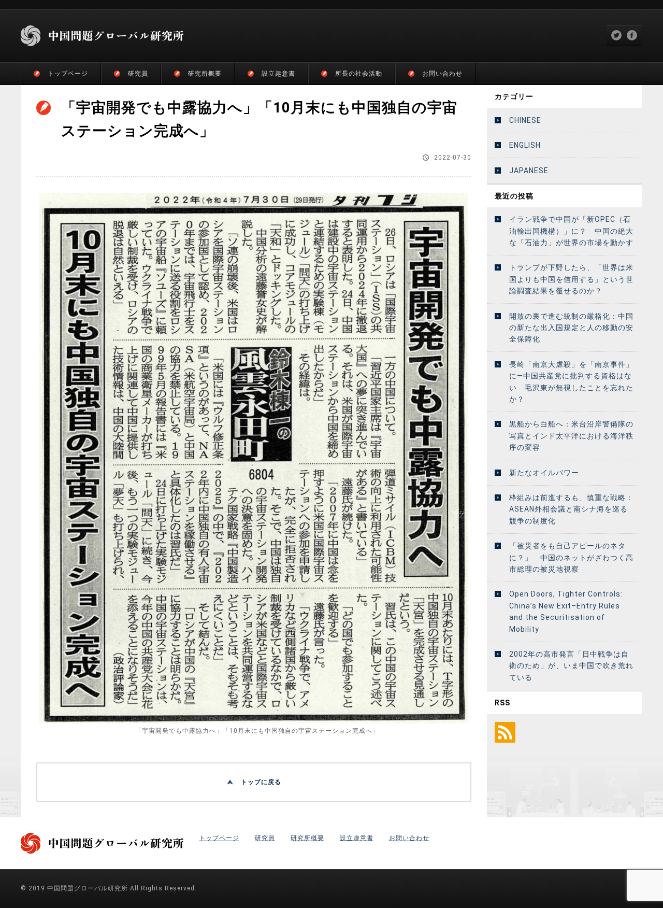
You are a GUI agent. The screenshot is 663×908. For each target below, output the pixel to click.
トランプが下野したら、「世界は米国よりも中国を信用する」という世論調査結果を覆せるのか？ (571, 279)
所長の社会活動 (358, 73)
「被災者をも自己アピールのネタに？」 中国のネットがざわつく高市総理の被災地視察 (571, 557)
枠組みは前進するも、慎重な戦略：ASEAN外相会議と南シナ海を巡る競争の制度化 (571, 509)
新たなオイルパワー (544, 473)
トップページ (68, 73)
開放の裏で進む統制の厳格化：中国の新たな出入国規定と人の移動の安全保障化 (571, 328)
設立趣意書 (278, 73)
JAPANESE (529, 170)
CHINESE (525, 120)
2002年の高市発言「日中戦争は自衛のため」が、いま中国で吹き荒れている (571, 666)
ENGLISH (525, 145)
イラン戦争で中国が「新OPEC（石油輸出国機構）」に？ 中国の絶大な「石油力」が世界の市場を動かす (571, 231)
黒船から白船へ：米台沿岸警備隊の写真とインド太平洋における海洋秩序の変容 (571, 435)
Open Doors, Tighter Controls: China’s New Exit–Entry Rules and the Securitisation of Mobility (566, 611)
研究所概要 (205, 73)
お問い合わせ (442, 73)
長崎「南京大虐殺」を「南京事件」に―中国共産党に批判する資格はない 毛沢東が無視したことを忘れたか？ (571, 381)
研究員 (138, 73)
